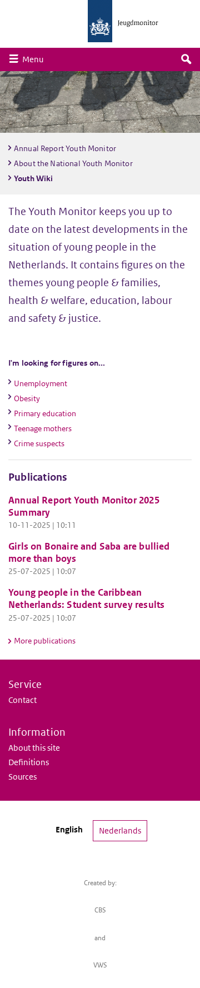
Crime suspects (39, 443)
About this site (34, 747)
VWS (100, 965)
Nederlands (120, 830)
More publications (45, 641)
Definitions (28, 762)
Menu (36, 58)
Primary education (45, 413)
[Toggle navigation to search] (186, 59)
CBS (100, 910)
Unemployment (40, 383)
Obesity (27, 398)
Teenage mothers (43, 428)
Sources (22, 776)
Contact (22, 700)
